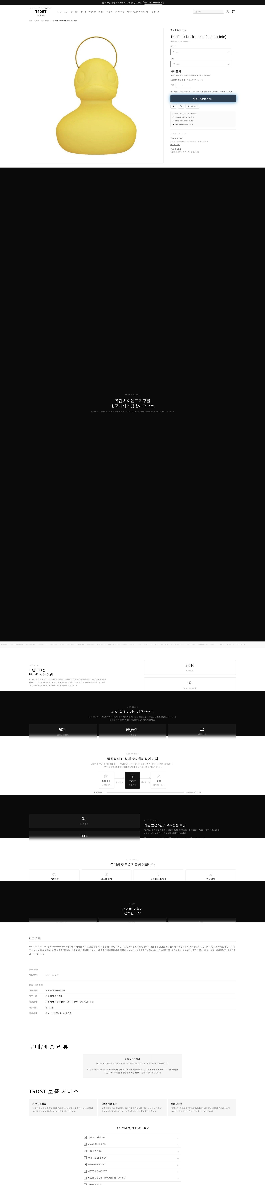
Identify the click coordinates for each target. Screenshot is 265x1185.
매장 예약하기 (175, 144)
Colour (173, 46)
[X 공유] (181, 106)
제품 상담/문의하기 (203, 98)
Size (172, 58)
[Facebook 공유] (173, 106)
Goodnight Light (178, 30)
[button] (59, 12)
